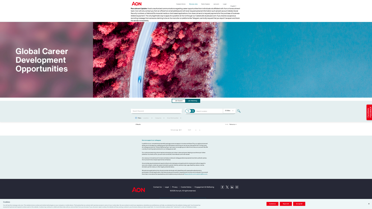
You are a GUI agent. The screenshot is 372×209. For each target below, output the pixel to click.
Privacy (175, 187)
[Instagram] (237, 188)
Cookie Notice (186, 187)
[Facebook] (223, 188)
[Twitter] (228, 188)
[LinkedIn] (233, 188)
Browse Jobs (193, 4)
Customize (272, 204)
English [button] (233, 6)
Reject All (286, 204)
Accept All (299, 204)
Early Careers (205, 4)
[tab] (179, 100)
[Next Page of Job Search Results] (200, 130)
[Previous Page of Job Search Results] (196, 130)
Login (225, 4)
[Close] (369, 204)
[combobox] (156, 111)
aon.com (216, 4)
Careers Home (180, 4)
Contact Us (157, 187)
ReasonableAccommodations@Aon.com (195, 174)
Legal (167, 187)
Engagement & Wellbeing (204, 187)
